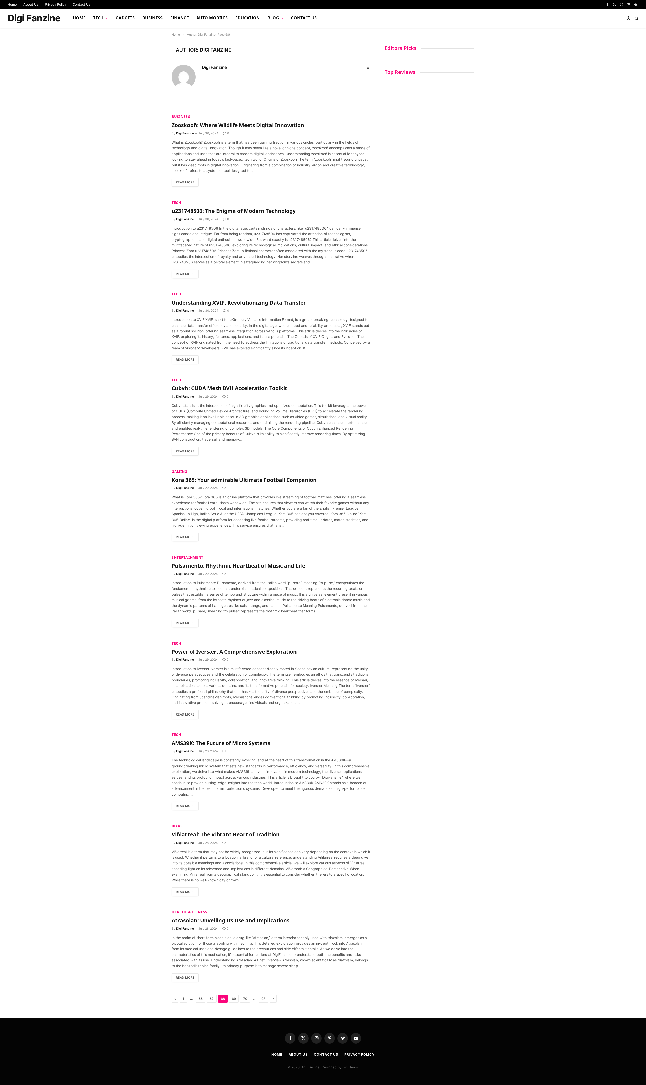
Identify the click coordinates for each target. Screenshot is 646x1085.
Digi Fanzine (214, 67)
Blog (273, 18)
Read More (185, 182)
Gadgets (125, 18)
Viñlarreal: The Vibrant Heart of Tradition (226, 834)
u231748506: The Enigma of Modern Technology (234, 210)
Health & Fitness (189, 911)
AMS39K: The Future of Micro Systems (221, 743)
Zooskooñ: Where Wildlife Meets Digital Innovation (238, 125)
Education (247, 18)
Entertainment (187, 557)
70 (245, 999)
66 (201, 999)
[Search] (636, 18)
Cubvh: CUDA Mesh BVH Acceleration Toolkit (229, 388)
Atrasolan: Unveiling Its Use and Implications (230, 920)
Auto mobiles (212, 18)
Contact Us (81, 4)
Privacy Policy (55, 4)
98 (263, 999)
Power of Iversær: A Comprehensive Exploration (234, 651)
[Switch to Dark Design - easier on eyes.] (628, 18)
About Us (30, 4)
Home (12, 4)
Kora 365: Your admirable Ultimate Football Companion (244, 479)
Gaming (179, 471)
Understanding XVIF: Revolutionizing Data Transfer (239, 302)
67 (212, 999)
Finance (179, 18)
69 (234, 999)
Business (152, 18)
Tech (98, 18)
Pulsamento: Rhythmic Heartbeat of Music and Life (238, 565)
